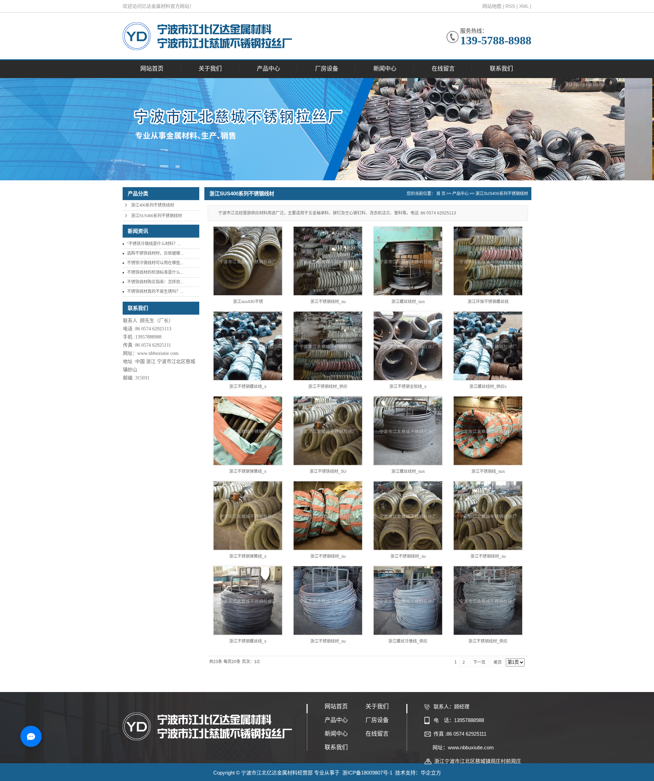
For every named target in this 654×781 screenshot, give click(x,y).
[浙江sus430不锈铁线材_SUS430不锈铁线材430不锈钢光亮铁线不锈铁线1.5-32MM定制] (248, 261)
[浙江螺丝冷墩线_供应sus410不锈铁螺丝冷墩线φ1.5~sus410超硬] (408, 600)
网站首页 (152, 68)
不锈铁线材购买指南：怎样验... (155, 282)
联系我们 (501, 68)
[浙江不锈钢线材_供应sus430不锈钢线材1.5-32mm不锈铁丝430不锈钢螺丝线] (328, 346)
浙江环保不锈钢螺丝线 (488, 301)
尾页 (498, 662)
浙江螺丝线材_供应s (488, 386)
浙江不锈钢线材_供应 (327, 386)
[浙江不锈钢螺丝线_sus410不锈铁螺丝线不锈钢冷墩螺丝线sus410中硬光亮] (248, 600)
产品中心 (268, 68)
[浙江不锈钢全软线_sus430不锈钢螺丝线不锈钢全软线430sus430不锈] (408, 346)
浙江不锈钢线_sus (488, 471)
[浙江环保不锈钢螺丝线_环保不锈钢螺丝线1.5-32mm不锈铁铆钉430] (488, 261)
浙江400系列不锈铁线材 (152, 205)
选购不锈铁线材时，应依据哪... (155, 253)
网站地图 (491, 6)
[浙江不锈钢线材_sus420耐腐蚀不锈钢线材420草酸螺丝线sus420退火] (408, 516)
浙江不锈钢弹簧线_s (247, 471)
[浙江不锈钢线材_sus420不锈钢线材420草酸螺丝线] (488, 516)
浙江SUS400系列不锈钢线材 (156, 215)
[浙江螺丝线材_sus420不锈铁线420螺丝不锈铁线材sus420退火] (408, 431)
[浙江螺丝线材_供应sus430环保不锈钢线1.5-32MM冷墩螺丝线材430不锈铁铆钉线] (488, 346)
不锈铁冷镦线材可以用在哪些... (155, 262)
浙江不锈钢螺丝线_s (247, 386)
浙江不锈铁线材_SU (328, 471)
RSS (510, 6)
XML (524, 6)
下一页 (479, 662)
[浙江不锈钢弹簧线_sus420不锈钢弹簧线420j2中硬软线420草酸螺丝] (248, 516)
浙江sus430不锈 (248, 301)
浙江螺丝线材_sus (408, 301)
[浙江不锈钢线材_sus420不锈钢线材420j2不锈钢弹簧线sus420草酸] (328, 516)
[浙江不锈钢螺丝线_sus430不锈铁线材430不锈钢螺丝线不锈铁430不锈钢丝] (248, 346)
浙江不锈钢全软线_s (407, 386)
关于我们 (210, 68)
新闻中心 (384, 68)
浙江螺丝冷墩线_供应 (407, 641)
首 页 (441, 193)
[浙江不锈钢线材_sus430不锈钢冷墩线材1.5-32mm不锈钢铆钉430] (328, 261)
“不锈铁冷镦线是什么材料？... (154, 243)
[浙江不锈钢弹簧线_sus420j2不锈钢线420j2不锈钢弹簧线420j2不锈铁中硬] (248, 431)
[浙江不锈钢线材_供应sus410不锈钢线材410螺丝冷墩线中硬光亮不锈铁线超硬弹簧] (488, 600)
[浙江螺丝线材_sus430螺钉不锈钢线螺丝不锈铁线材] (408, 261)
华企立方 (431, 773)
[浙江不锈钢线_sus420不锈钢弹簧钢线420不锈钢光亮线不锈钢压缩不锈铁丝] (488, 431)
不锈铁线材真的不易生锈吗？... (155, 291)
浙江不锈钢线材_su (328, 301)
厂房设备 (326, 68)
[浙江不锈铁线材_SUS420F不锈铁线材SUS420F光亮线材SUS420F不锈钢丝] (328, 431)
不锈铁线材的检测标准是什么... (155, 272)
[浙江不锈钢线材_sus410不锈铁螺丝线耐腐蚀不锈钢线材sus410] (328, 600)
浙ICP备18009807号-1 (367, 773)
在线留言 (443, 68)
